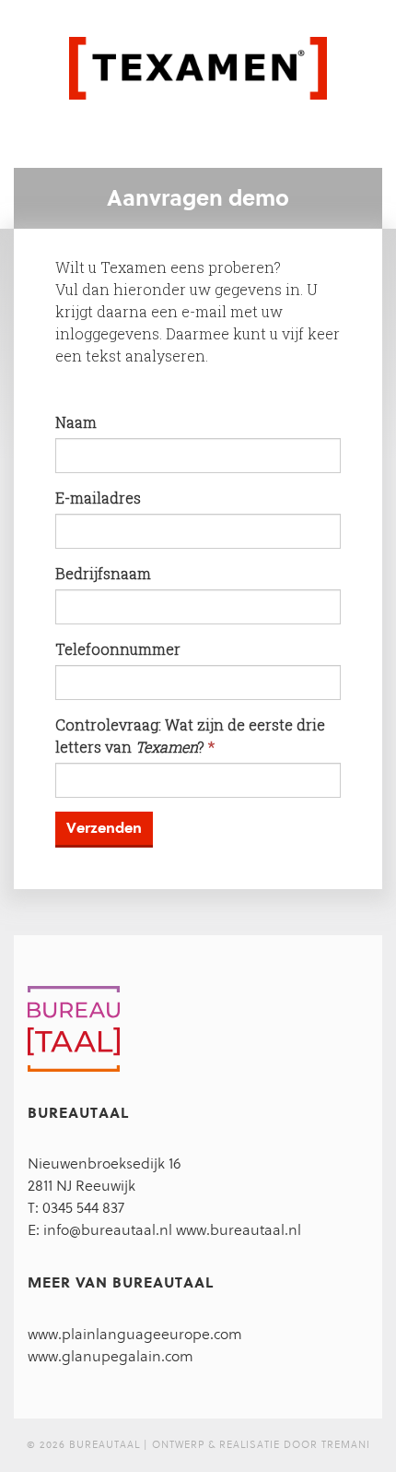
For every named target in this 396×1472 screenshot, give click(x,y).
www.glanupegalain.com (110, 1356)
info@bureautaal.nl (107, 1230)
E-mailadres (98, 497)
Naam (76, 422)
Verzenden (104, 828)
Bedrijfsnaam (103, 573)
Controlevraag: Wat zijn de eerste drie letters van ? (190, 735)
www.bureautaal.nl (238, 1230)
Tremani (345, 1445)
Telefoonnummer (118, 649)
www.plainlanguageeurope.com (135, 1334)
